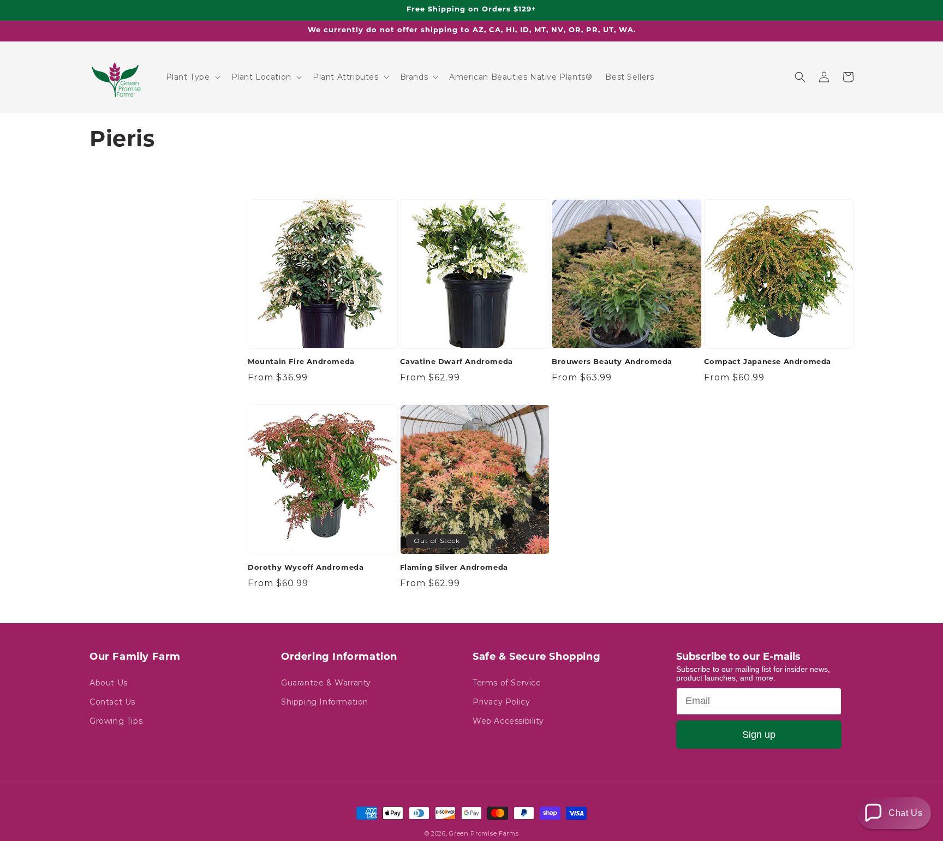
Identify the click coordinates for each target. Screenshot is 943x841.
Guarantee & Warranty (326, 683)
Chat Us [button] (905, 813)
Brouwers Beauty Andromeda (612, 362)
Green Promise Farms (483, 833)
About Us (108, 683)
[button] (192, 76)
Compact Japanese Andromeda (768, 362)
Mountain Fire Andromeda (301, 362)
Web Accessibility (508, 721)
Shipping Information (324, 702)
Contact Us (112, 702)
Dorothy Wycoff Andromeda (305, 567)
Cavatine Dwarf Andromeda (456, 362)
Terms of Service (507, 683)
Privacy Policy (501, 702)
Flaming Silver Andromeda (454, 567)
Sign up (758, 734)
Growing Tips (115, 721)
